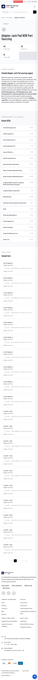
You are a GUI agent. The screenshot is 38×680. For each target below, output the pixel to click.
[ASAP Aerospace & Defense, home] (9, 6)
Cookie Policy (23, 605)
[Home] (7, 573)
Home (3, 17)
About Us (3, 605)
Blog (2, 611)
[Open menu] (35, 6)
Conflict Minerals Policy (26, 608)
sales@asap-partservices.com (14, 650)
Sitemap (3, 614)
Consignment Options (25, 627)
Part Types (10, 17)
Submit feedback (5, 675)
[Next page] (26, 560)
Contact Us (4, 608)
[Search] (34, 12)
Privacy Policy (23, 602)
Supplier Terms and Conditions (9, 621)
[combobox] (22, 12)
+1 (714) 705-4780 (31, 1)
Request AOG (18, 1)
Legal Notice (23, 621)
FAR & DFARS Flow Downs (27, 624)
